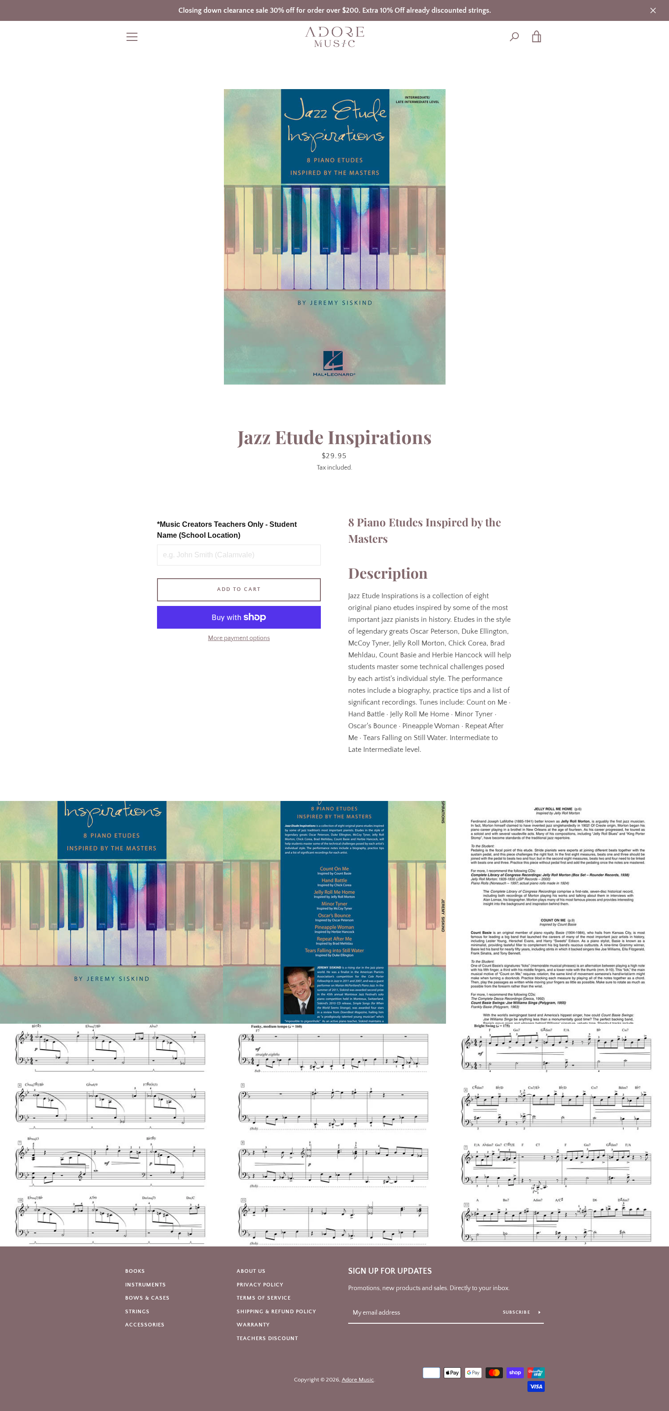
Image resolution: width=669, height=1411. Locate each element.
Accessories (145, 1325)
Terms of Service (264, 1298)
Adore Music (358, 1379)
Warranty (253, 1325)
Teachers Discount (267, 1338)
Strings (137, 1312)
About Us (251, 1271)
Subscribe (517, 1312)
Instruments (145, 1285)
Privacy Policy (260, 1285)
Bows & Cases (147, 1298)
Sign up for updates (390, 1271)
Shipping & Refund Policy (276, 1312)
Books (135, 1271)
